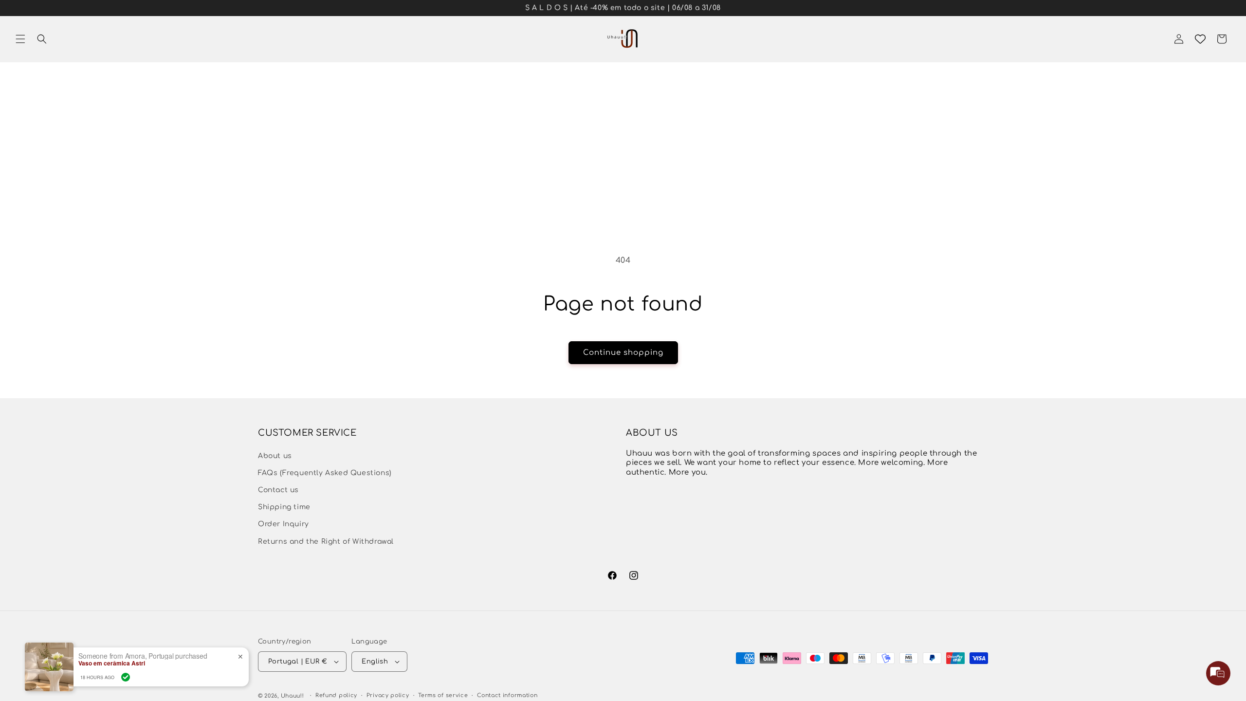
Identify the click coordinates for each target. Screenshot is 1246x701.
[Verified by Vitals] (125, 677)
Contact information (507, 695)
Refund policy (336, 695)
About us (275, 456)
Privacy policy (387, 695)
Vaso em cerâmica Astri (111, 663)
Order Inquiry (283, 524)
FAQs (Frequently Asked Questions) (325, 473)
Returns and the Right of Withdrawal (326, 541)
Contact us (278, 490)
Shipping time (284, 507)
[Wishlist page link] (1200, 39)
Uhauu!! (292, 696)
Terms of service (443, 695)
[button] (20, 39)
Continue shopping (623, 353)
